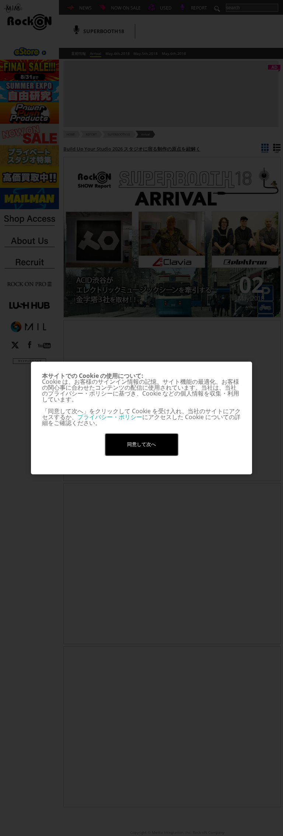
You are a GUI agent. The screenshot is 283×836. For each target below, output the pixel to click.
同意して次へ (141, 444)
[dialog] (141, 418)
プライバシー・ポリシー (109, 417)
